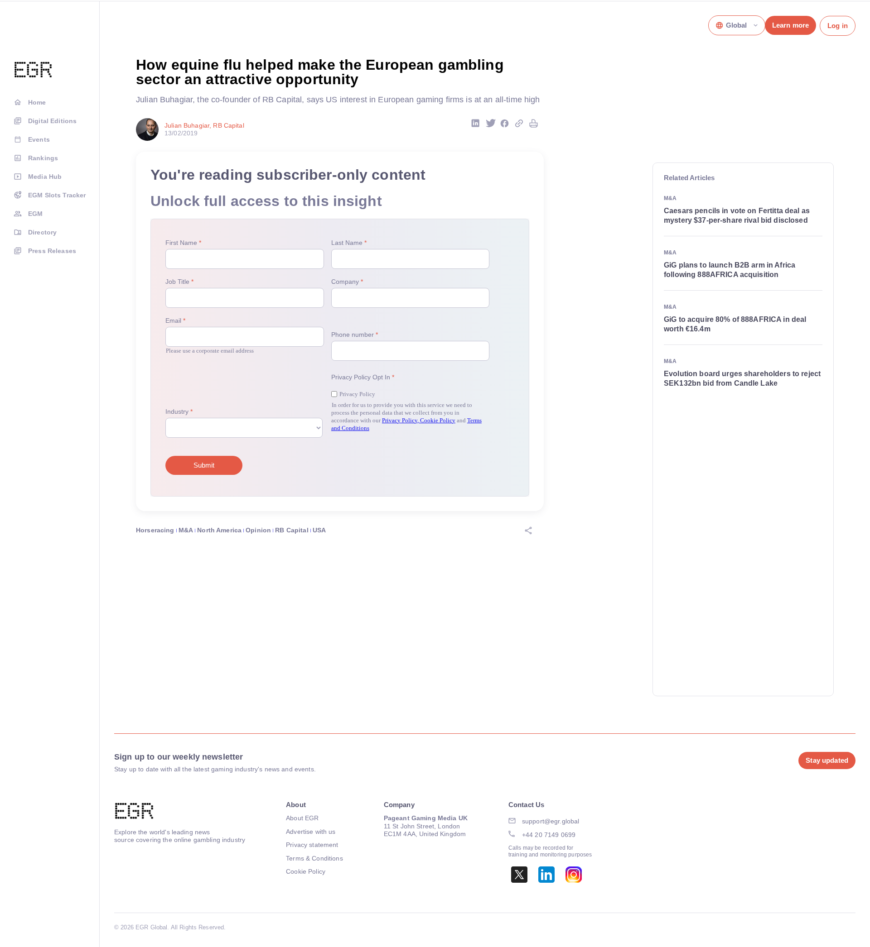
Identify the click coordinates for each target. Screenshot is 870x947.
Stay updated (827, 760)
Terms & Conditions (314, 858)
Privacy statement (312, 844)
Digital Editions (52, 120)
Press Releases (52, 250)
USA (319, 530)
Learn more (790, 25)
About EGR (302, 818)
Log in (837, 25)
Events (39, 139)
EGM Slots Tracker (57, 195)
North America (219, 530)
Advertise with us (310, 831)
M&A (186, 530)
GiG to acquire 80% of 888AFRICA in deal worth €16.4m (735, 324)
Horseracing (155, 530)
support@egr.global (551, 821)
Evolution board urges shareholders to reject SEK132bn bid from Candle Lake (742, 378)
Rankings (43, 158)
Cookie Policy (305, 871)
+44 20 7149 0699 (548, 834)
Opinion (258, 530)
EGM (35, 213)
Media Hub (45, 176)
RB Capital (291, 530)
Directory (42, 232)
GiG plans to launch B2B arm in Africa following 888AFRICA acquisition (729, 269)
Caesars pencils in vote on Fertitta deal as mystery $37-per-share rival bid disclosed (737, 215)
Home (37, 102)
